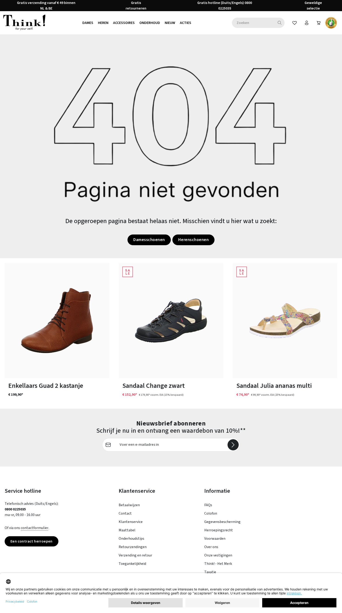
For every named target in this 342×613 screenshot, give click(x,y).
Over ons (211, 546)
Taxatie (210, 572)
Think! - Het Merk (218, 563)
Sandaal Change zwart (153, 386)
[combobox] (253, 22)
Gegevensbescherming (222, 521)
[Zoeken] (280, 22)
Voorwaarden (214, 538)
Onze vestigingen (218, 555)
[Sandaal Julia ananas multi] (285, 320)
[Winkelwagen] (318, 22)
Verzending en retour (135, 555)
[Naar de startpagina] (24, 23)
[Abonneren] (233, 444)
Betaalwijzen (129, 505)
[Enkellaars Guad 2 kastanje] (57, 320)
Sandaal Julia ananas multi (274, 386)
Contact (125, 513)
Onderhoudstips (131, 538)
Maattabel (127, 530)
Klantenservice (131, 521)
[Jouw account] (306, 22)
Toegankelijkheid (132, 563)
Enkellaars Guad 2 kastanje (45, 386)
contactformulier (34, 527)
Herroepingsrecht (218, 530)
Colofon (210, 513)
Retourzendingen (133, 546)
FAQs (208, 505)
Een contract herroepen (31, 541)
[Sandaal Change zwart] (171, 320)
